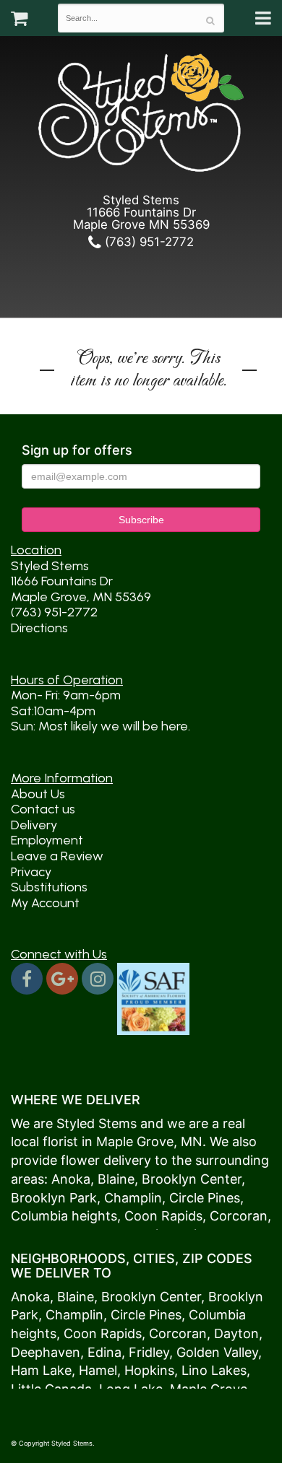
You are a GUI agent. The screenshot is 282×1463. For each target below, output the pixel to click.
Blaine (116, 1179)
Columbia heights (64, 1215)
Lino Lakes (214, 1370)
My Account (45, 903)
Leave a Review (57, 856)
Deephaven (45, 1352)
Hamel (98, 1370)
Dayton (236, 1333)
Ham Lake (41, 1370)
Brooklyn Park (54, 1197)
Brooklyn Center (192, 1179)
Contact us (43, 809)
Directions (39, 628)
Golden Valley (217, 1352)
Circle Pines (204, 1197)
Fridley (149, 1352)
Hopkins (149, 1370)
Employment (47, 840)
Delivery (34, 825)
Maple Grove (135, 1141)
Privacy (31, 872)
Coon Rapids (163, 1215)
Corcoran (239, 1215)
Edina (104, 1352)
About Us (38, 794)
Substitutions (49, 887)
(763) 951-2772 (147, 242)
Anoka (70, 1179)
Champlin (133, 1197)
